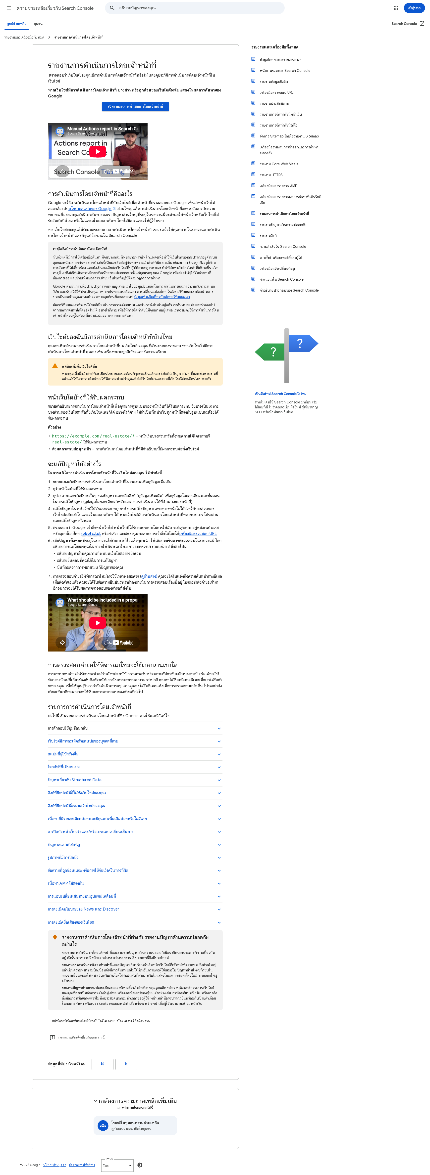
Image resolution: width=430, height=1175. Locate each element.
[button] (9, 8)
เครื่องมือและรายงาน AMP (278, 186)
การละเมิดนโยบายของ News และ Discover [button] (83, 909)
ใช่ (102, 1064)
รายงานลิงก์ (268, 235)
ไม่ (126, 1064)
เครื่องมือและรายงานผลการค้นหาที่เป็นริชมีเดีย (290, 200)
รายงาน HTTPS (271, 175)
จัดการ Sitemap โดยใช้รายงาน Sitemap (289, 136)
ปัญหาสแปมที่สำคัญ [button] (64, 844)
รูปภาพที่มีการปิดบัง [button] (63, 857)
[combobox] (201, 8)
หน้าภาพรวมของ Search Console (285, 70)
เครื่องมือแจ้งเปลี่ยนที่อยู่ (277, 268)
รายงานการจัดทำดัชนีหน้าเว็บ (281, 114)
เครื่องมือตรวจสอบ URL (198, 533)
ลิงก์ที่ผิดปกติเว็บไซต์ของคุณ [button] (77, 792)
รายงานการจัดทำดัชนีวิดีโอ (278, 125)
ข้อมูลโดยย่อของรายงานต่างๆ (281, 59)
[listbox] (117, 1165)
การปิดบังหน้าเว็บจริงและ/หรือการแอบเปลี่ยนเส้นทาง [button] (90, 831)
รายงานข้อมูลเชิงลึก (274, 81)
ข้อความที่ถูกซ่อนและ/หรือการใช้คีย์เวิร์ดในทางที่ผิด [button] (88, 870)
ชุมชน (38, 24)
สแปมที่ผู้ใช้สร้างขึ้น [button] (63, 754)
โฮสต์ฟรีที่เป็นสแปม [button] (64, 767)
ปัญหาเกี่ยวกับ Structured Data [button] (75, 780)
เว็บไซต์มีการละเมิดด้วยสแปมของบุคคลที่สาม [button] (83, 741)
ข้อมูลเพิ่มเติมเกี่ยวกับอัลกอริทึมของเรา (162, 297)
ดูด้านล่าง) (149, 576)
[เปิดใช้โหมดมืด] (140, 1165)
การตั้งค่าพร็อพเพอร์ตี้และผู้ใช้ (281, 257)
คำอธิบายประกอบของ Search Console (289, 290)
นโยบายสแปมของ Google (90, 208)
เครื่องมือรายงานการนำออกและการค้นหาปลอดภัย (289, 150)
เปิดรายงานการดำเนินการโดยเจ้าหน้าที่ (135, 106)
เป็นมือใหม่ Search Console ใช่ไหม (281, 394)
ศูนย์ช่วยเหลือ (17, 24)
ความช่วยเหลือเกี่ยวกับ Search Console (55, 8)
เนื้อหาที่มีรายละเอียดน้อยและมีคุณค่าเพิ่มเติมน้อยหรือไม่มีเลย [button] (97, 818)
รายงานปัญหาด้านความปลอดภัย (283, 224)
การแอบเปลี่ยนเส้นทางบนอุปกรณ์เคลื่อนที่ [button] (82, 896)
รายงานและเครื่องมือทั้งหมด (275, 47)
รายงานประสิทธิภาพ (274, 103)
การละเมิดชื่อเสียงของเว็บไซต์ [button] (71, 922)
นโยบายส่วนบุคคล (54, 1165)
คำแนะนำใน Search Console (282, 279)
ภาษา (109, 1159)
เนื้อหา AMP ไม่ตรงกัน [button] (66, 883)
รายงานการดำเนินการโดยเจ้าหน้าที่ (284, 214)
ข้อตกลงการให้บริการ (82, 1165)
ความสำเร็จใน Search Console (283, 246)
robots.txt (91, 533)
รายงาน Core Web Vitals (279, 164)
